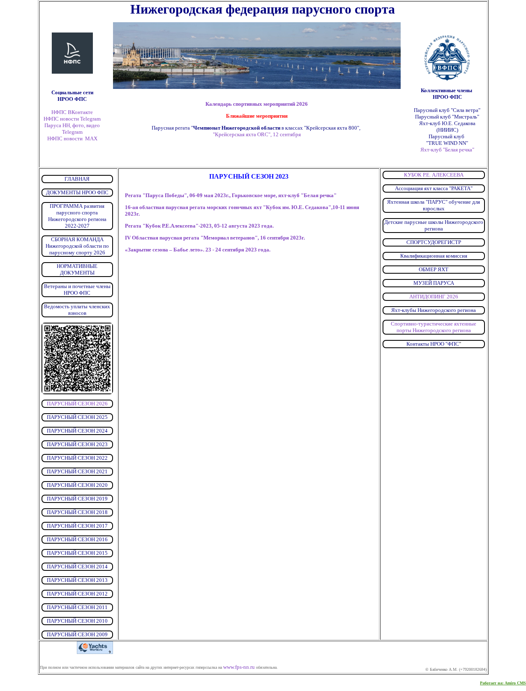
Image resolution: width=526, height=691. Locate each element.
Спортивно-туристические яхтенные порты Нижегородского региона (433, 327)
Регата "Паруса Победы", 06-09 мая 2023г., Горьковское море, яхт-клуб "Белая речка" (231, 195)
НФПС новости (65, 138)
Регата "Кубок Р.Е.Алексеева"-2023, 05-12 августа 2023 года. (199, 226)
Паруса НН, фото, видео (72, 125)
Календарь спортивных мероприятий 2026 (256, 104)
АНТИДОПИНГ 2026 (433, 296)
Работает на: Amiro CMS (503, 683)
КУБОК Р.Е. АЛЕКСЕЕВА (434, 175)
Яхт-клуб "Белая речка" (447, 150)
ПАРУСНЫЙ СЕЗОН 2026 (77, 403)
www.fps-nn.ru (239, 667)
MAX (91, 138)
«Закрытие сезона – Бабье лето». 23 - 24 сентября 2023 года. (197, 250)
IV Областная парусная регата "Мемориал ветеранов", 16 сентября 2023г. (215, 238)
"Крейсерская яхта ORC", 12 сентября (257, 131)
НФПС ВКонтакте (72, 112)
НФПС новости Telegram (72, 119)
